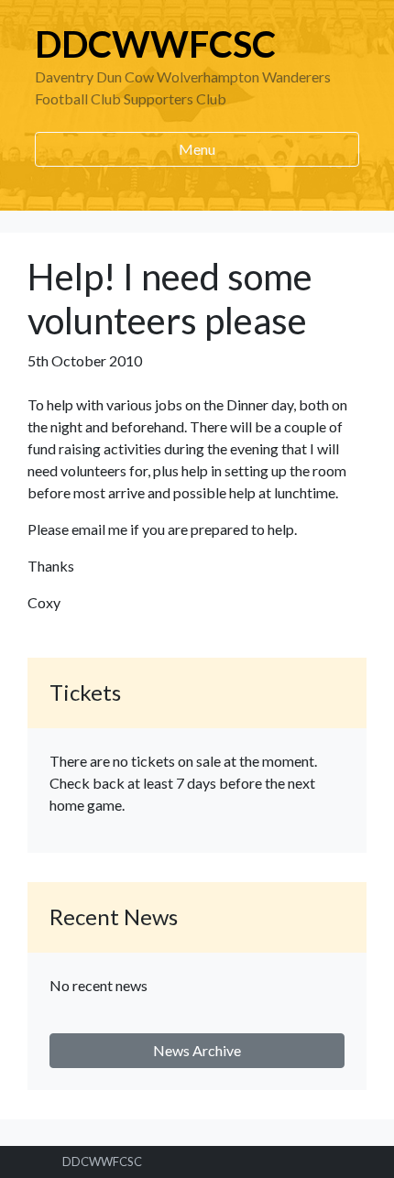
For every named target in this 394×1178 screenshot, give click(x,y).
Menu (197, 149)
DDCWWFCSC (155, 44)
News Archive (197, 1050)
